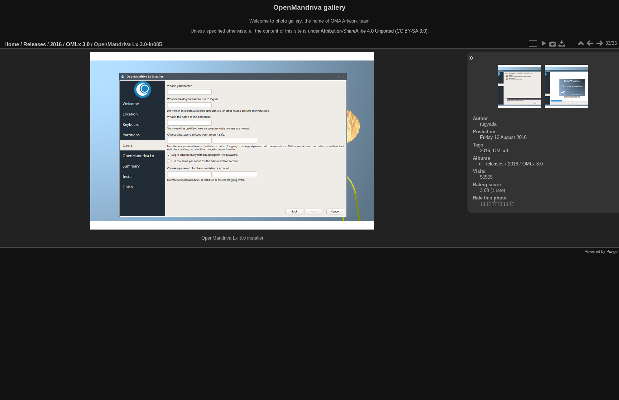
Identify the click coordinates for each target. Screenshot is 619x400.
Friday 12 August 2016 (503, 137)
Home (11, 44)
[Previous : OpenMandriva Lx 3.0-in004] (590, 43)
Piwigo (612, 251)
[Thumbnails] (580, 43)
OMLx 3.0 (78, 44)
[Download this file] (562, 43)
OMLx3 (500, 150)
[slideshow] (543, 43)
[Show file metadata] (552, 43)
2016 (56, 44)
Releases (34, 44)
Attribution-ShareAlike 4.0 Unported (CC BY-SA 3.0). (375, 31)
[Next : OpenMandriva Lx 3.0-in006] (599, 43)
